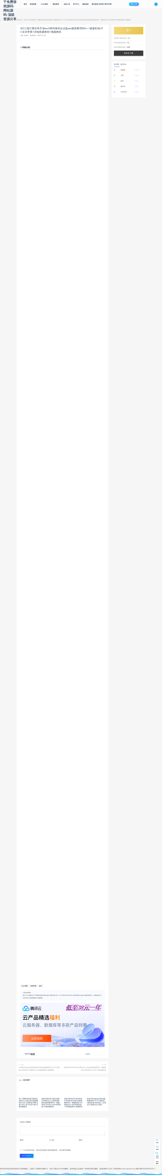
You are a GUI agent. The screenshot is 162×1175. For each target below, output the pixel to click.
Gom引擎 (24, 986)
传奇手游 (33, 986)
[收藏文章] (94, 1054)
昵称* (22, 1140)
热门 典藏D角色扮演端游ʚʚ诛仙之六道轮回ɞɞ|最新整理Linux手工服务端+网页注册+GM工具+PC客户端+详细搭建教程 (28, 1103)
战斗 (40, 986)
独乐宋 (26, 35)
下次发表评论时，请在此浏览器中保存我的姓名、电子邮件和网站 (47, 1150)
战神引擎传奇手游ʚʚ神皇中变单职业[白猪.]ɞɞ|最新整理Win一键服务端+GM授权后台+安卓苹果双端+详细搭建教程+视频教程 (73, 1103)
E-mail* (52, 1140)
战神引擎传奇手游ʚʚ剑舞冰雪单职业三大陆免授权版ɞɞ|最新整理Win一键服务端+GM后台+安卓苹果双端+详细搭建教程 (51, 1103)
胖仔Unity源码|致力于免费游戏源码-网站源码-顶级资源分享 (43, 20)
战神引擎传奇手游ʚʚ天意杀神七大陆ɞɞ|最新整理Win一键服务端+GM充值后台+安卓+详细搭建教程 (85, 1069)
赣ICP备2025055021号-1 (145, 1169)
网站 (80, 1140)
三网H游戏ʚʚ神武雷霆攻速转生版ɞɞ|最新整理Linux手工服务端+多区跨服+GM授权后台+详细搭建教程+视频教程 (39, 1069)
